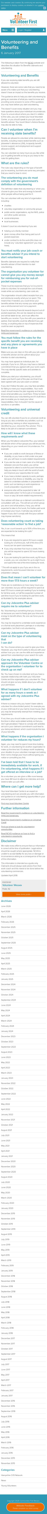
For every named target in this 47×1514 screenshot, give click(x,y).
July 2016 (5, 1421)
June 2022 (6, 1099)
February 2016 (7, 1447)
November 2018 (8, 1281)
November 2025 (8, 932)
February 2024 (7, 1026)
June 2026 (6, 906)
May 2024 (5, 1010)
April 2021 (5, 1151)
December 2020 (8, 1161)
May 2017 (5, 1375)
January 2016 (7, 1453)
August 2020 (6, 1177)
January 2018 (7, 1333)
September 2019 (8, 1229)
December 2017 (8, 1338)
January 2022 (7, 1114)
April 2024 (5, 1015)
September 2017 (8, 1354)
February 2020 (7, 1203)
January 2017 (7, 1395)
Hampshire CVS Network (11, 1475)
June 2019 (5, 1244)
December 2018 (8, 1276)
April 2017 (5, 1380)
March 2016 (6, 1442)
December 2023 (8, 1036)
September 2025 (8, 942)
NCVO (30, 63)
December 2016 (8, 1401)
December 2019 (8, 1213)
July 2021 (5, 1135)
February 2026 (7, 922)
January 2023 (7, 1078)
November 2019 (8, 1218)
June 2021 (5, 1140)
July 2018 (5, 1302)
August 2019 (6, 1234)
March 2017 (6, 1385)
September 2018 (8, 1291)
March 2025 (6, 969)
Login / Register (25, 30)
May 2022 (5, 1104)
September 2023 (8, 1047)
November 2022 (8, 1083)
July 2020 (5, 1182)
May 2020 (5, 1192)
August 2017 (6, 1359)
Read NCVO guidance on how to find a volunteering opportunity (18, 834)
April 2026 (5, 911)
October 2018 (7, 1286)
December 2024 (8, 984)
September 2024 (8, 1000)
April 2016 (5, 1437)
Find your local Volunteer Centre (15, 803)
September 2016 (8, 1411)
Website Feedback (25, 1506)
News (3, 1480)
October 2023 (7, 1041)
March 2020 (6, 1198)
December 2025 (8, 927)
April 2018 (5, 1317)
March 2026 (6, 916)
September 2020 (8, 1172)
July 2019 (5, 1239)
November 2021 (8, 1119)
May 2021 (5, 1146)
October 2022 (7, 1088)
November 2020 (8, 1166)
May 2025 (5, 958)
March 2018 (6, 1323)
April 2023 (5, 1067)
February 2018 (7, 1328)
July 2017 (5, 1364)
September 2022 (8, 1093)
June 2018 (5, 1307)
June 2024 (6, 1005)
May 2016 (5, 1432)
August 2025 (6, 948)
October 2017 (7, 1349)
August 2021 (6, 1130)
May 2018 (5, 1312)
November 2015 (8, 1463)
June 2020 (6, 1187)
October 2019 (7, 1224)
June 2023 (6, 1057)
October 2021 (7, 1125)
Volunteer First (23, 19)
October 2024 (7, 995)
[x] (44, 8)
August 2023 (6, 1052)
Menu (5, 30)
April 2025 (5, 963)
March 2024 (6, 1021)
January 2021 (7, 1156)
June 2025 (6, 953)
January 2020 (7, 1208)
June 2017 (5, 1369)
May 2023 (5, 1062)
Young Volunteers (8, 1485)
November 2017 (8, 1343)
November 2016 (8, 1406)
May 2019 (5, 1250)
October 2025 (7, 937)
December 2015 (8, 1458)
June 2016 (5, 1427)
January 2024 (7, 1031)
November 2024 (8, 989)
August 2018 (6, 1296)
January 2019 (7, 1270)
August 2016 (6, 1416)
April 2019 (5, 1255)
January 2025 (7, 979)
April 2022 (5, 1109)
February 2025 (7, 974)
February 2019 (7, 1265)
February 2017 (7, 1390)
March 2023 (6, 1073)
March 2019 (6, 1260)
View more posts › (23, 894)
